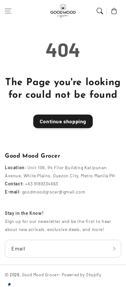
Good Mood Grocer (40, 274)
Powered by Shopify (81, 274)
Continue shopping (63, 121)
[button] (8, 11)
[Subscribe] (114, 249)
